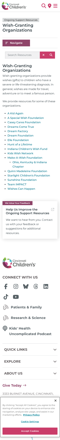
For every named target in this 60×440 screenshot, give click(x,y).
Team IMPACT (17, 184)
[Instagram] (15, 286)
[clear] (43, 55)
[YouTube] (15, 296)
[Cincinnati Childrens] (30, 263)
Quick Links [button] (15, 350)
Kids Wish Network (20, 153)
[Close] (55, 400)
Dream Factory (18, 131)
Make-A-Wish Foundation (25, 157)
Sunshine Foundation (22, 179)
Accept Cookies (30, 431)
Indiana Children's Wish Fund (27, 149)
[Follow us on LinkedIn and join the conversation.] (45, 286)
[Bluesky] (25, 286)
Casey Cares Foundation (24, 122)
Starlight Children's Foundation (29, 175)
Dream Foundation (21, 135)
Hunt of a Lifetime (20, 144)
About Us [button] (13, 373)
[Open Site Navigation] (55, 6)
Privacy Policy (31, 414)
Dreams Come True (21, 126)
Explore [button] (12, 361)
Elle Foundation (18, 140)
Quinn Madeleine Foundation (27, 171)
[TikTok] (5, 296)
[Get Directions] (49, 6)
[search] (51, 55)
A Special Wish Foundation (26, 118)
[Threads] (35, 286)
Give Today (12, 385)
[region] (30, 417)
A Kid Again (15, 113)
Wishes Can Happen (21, 188)
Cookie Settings (30, 421)
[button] (44, 6)
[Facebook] (5, 286)
